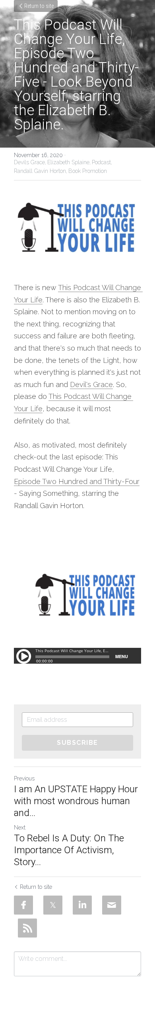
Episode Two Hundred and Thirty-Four (77, 481)
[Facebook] (23, 905)
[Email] (111, 905)
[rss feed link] (27, 928)
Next (19, 827)
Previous (24, 778)
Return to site (39, 6)
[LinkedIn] (82, 905)
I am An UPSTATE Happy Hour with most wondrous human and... (76, 801)
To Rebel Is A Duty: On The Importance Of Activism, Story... (69, 850)
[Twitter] (52, 905)
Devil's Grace (91, 384)
